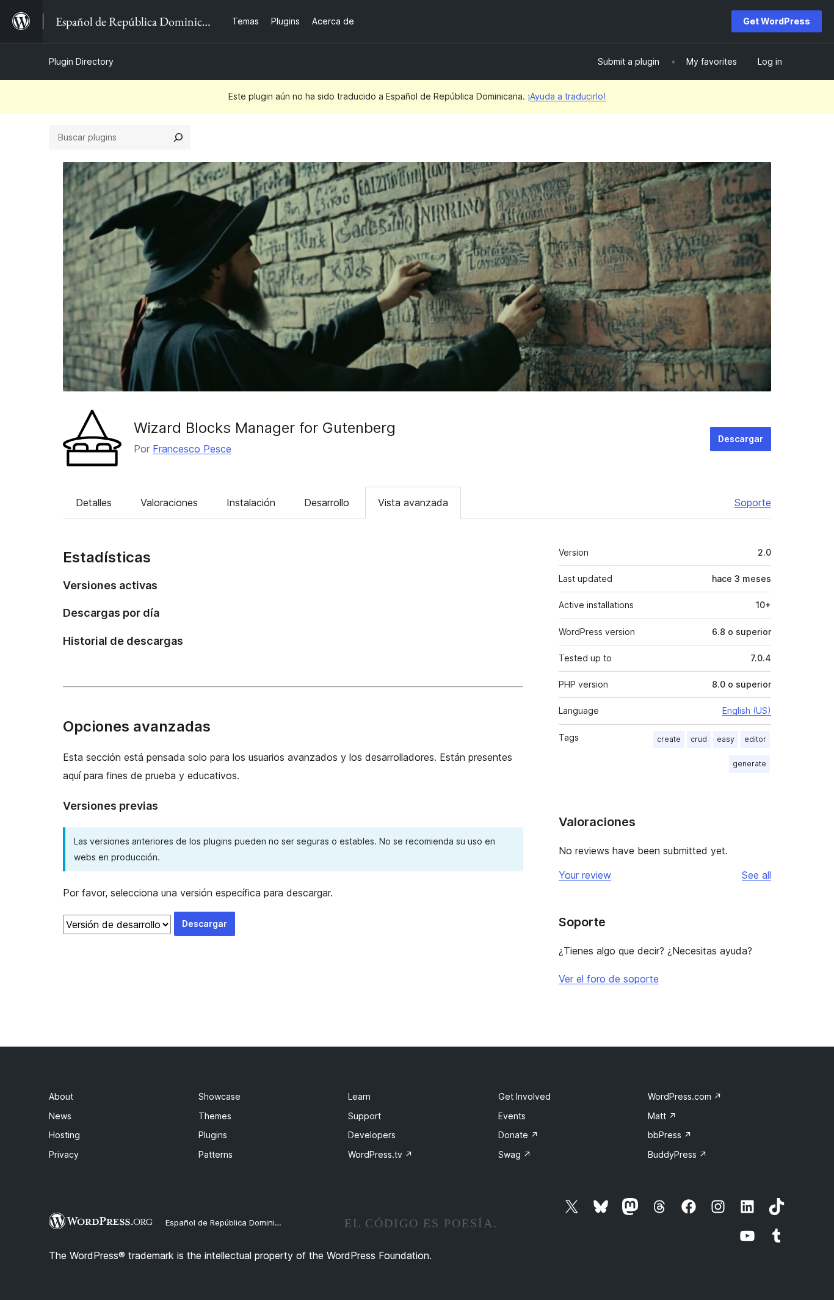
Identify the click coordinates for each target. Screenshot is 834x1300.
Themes (214, 1116)
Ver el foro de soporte (609, 979)
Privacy (64, 1154)
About (61, 1096)
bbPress (670, 1135)
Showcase (219, 1096)
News (60, 1116)
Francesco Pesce (192, 449)
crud (699, 739)
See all (756, 875)
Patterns (215, 1154)
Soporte (752, 502)
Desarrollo (326, 502)
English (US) (746, 710)
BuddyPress (677, 1154)
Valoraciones (169, 502)
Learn (359, 1096)
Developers (372, 1135)
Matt (662, 1116)
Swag (514, 1154)
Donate (518, 1135)
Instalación (251, 502)
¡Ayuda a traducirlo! (567, 96)
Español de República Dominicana (229, 1222)
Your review (585, 875)
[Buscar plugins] (178, 137)
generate (749, 763)
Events (512, 1116)
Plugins (212, 1135)
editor (755, 739)
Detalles (94, 502)
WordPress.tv (380, 1154)
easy (725, 739)
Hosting (64, 1135)
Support (364, 1116)
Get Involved (524, 1096)
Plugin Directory (81, 61)
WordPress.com (685, 1096)
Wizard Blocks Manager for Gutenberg (265, 428)
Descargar (740, 439)
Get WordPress (776, 21)
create (669, 739)
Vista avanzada (413, 502)
